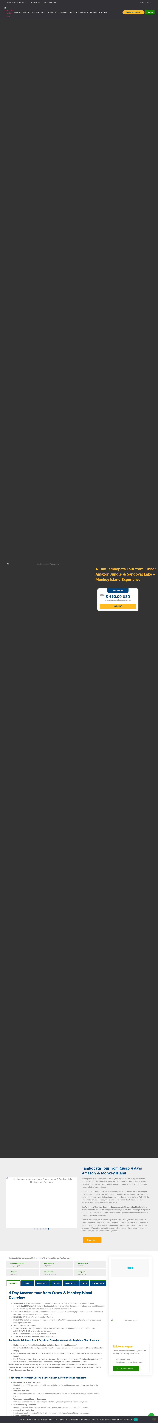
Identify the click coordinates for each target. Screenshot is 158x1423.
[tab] (13, 1283)
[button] (35, 1229)
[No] (154, 1419)
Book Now (118, 606)
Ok (136, 1419)
